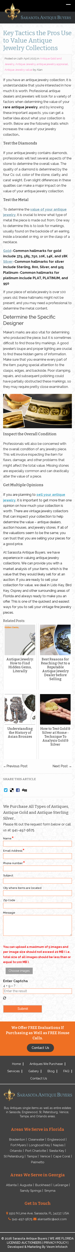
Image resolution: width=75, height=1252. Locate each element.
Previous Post (15, 766)
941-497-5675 (23, 830)
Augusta (26, 1185)
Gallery (33, 1071)
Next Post (62, 766)
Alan (39, 69)
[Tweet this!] (5, 790)
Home (16, 1064)
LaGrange (61, 1185)
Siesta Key (56, 1151)
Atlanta (11, 1185)
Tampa (32, 1156)
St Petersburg (14, 1156)
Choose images (19, 970)
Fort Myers (18, 1145)
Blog (51, 1071)
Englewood (56, 1139)
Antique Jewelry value (18, 69)
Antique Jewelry (25, 64)
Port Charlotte (35, 1151)
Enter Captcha (15, 981)
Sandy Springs (30, 1191)
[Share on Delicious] (11, 790)
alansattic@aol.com (52, 1219)
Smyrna (49, 1191)
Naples (58, 1145)
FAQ (66, 1071)
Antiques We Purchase (46, 1064)
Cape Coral (61, 1156)
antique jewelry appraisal (52, 64)
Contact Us (38, 1078)
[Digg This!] (24, 790)
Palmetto (37, 1162)
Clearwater (36, 1139)
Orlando (16, 1151)
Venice (45, 1156)
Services (13, 1071)
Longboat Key (39, 1145)
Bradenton (17, 1139)
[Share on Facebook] (17, 790)
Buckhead (42, 1185)
